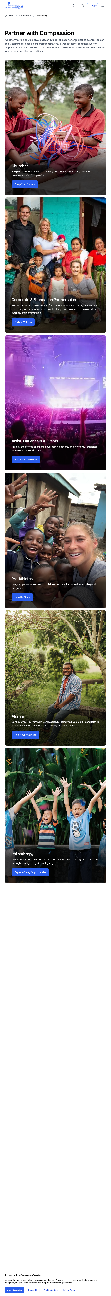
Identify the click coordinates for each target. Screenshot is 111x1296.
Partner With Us (23, 322)
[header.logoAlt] (14, 8)
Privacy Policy (69, 1290)
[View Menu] (102, 5)
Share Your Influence (26, 459)
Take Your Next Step (25, 734)
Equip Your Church (25, 184)
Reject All (32, 1290)
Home (10, 15)
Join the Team (22, 597)
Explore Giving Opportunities (30, 872)
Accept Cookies (14, 1290)
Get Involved (25, 15)
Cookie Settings (51, 1290)
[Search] (74, 5)
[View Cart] (82, 5)
